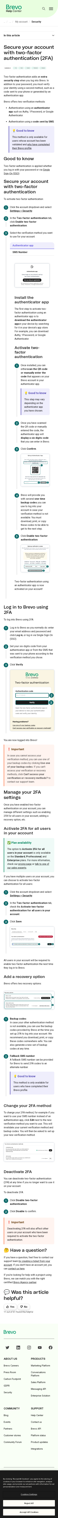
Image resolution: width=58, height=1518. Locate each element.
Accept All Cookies (29, 1512)
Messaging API (38, 1389)
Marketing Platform (40, 1365)
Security (36, 21)
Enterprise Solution (40, 1395)
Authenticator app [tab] (23, 245)
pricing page (25, 864)
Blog (6, 1415)
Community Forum (13, 1442)
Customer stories (12, 1435)
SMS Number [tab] (20, 252)
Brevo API (36, 1428)
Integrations (37, 1448)
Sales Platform (38, 1382)
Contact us (36, 1422)
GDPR (7, 1385)
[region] (29, 1494)
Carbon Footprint (12, 1379)
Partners (8, 1428)
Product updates (39, 1442)
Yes (12, 1306)
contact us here (16, 1268)
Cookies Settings (29, 1494)
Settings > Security (21, 210)
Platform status (38, 1435)
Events (7, 1422)
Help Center (37, 1415)
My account (21, 21)
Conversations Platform (38, 1374)
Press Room (10, 1372)
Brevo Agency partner (24, 1282)
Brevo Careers (11, 1365)
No (25, 1306)
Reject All (29, 1503)
